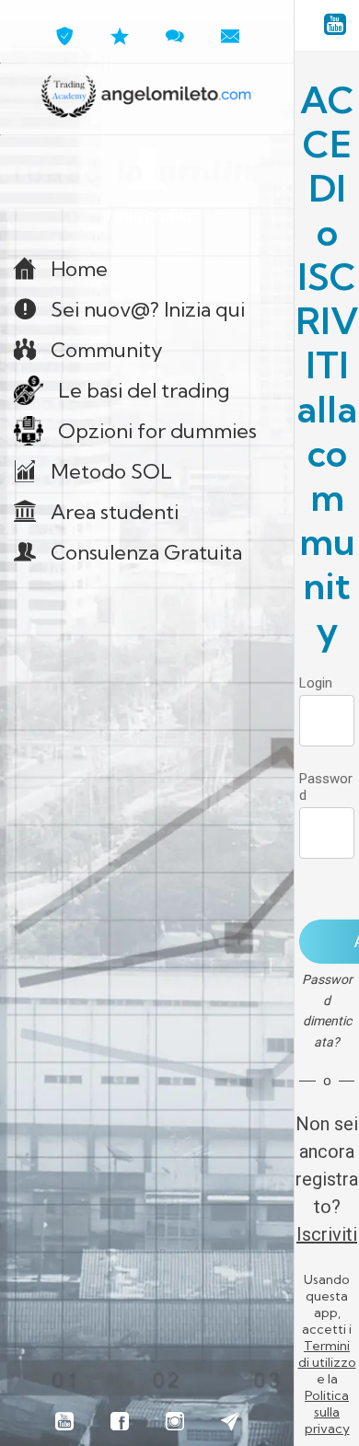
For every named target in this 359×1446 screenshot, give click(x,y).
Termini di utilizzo (327, 1354)
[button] (146, 187)
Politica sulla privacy (327, 1412)
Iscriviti (326, 1234)
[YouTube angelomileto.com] (335, 26)
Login (315, 683)
